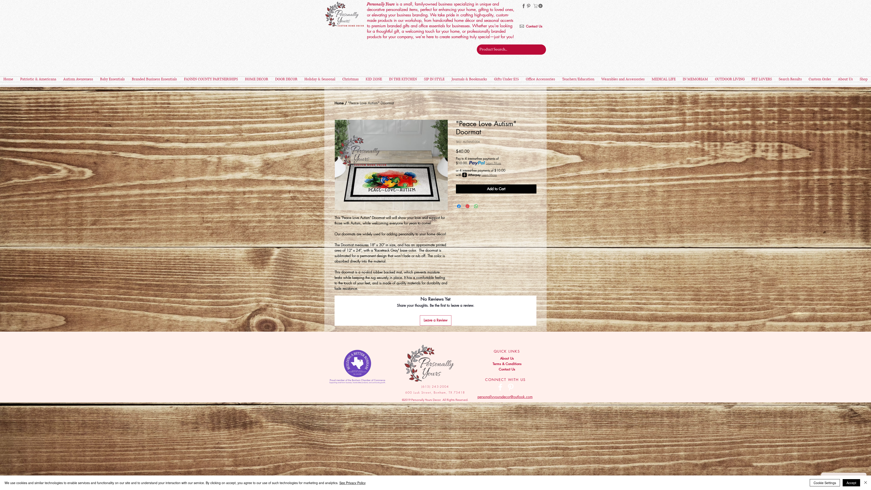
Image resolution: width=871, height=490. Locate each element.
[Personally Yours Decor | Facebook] (500, 387)
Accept (851, 482)
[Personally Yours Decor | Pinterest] (528, 6)
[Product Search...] (541, 49)
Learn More (493, 163)
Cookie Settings (825, 482)
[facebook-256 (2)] (523, 6)
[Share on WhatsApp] (476, 206)
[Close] (865, 482)
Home (339, 103)
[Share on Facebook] (459, 206)
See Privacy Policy (352, 482)
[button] (538, 6)
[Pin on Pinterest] (467, 206)
